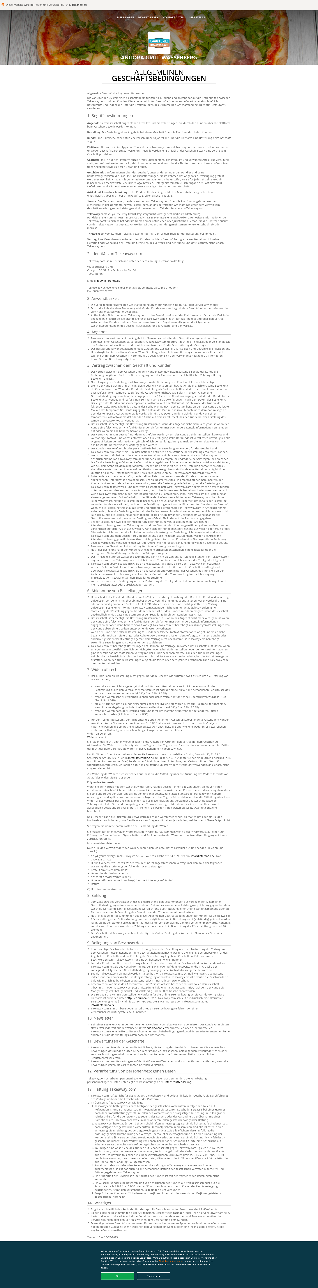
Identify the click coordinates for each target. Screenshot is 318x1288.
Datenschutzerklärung (177, 1082)
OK (118, 1276)
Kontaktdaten (173, 17)
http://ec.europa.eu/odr (141, 998)
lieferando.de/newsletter (154, 1028)
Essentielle (154, 1276)
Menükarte (125, 17)
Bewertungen (148, 17)
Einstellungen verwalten (171, 1261)
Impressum (197, 17)
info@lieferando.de (108, 280)
